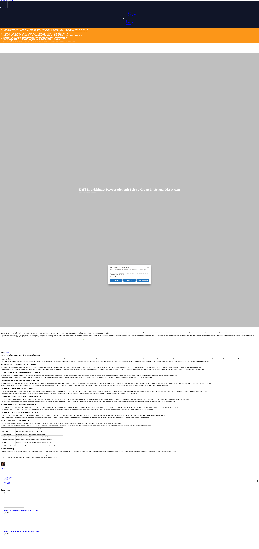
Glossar (130, 15)
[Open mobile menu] (123, 18)
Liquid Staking (7, 479)
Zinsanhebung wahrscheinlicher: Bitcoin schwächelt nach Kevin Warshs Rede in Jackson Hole (34, 38)
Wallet (182, 332)
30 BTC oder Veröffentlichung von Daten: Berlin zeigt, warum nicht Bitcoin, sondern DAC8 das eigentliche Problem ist (42, 36)
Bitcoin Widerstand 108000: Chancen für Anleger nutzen (22, 531)
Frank (3, 468)
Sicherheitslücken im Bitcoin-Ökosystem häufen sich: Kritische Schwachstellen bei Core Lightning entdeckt (39, 41)
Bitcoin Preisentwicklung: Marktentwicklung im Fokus (21, 510)
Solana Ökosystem (8, 481)
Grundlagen (132, 14)
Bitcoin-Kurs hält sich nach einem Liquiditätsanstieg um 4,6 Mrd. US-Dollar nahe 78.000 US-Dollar (35, 33)
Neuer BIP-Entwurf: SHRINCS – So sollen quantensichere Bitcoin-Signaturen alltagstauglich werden (36, 37)
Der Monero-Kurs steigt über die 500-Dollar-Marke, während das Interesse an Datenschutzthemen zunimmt (38, 30)
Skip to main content (4, 0)
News (129, 13)
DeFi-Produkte (7, 478)
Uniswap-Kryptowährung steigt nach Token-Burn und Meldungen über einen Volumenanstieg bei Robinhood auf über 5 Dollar (45, 29)
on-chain (214, 332)
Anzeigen (6, 352)
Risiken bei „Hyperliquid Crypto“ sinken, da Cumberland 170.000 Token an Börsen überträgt (33, 34)
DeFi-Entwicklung (8, 477)
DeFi (22, 332)
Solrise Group (7, 483)
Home (129, 12)
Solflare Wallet (7, 482)
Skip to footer (12, 0)
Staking (200, 332)
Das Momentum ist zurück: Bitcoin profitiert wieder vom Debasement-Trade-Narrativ (31, 40)
